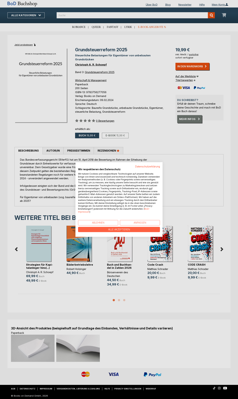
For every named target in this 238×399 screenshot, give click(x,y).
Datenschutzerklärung (147, 166)
